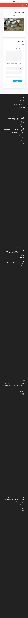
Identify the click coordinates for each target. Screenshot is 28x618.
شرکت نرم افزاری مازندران (19, 104)
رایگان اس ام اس (21, 101)
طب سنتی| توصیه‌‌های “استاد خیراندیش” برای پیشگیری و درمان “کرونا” (11, 499)
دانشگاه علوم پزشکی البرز (12, 262)
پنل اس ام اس (22, 107)
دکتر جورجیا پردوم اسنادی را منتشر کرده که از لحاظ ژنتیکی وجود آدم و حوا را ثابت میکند (11, 130)
